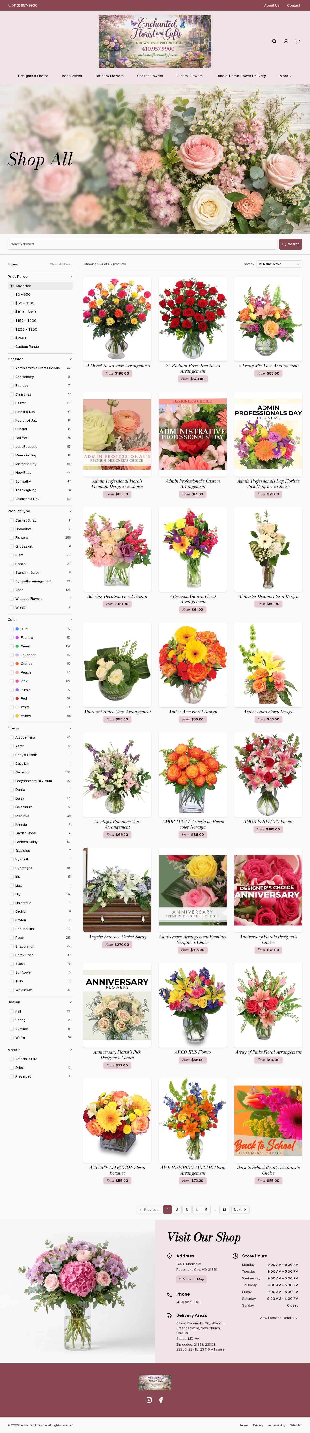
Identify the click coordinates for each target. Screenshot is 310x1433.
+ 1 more (218, 1349)
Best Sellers (72, 76)
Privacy (258, 1425)
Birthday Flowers (110, 76)
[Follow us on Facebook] (161, 1400)
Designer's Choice (33, 76)
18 (224, 1209)
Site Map (296, 1425)
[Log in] (286, 41)
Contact (293, 5)
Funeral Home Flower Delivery (241, 76)
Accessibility (276, 1425)
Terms (244, 1425)
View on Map (193, 1279)
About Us (271, 5)
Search (293, 244)
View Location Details (277, 1318)
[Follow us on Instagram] (149, 1400)
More (284, 76)
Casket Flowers (150, 76)
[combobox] (279, 264)
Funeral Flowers (190, 76)
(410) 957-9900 (25, 5)
